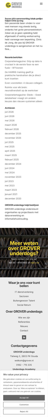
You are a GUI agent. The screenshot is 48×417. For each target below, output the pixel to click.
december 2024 (13, 164)
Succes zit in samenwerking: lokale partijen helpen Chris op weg (24, 19)
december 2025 (13, 133)
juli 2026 (9, 112)
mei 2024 (10, 172)
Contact (24, 330)
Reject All (24, 411)
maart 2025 (11, 155)
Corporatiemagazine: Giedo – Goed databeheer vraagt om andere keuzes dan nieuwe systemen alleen (23, 98)
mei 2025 (9, 146)
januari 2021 (11, 194)
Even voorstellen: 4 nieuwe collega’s (23, 83)
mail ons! (34, 262)
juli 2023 (9, 181)
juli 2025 (9, 142)
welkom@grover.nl (24, 360)
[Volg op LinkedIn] (24, 337)
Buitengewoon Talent (24, 300)
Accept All (24, 398)
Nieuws (24, 326)
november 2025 (13, 138)
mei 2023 (10, 185)
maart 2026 (11, 125)
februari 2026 (12, 129)
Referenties (24, 322)
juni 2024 (9, 168)
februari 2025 (12, 159)
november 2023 (13, 177)
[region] (24, 393)
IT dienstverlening (24, 292)
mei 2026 (10, 120)
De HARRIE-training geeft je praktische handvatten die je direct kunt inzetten (23, 75)
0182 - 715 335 (24, 365)
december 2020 (13, 198)
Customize (24, 404)
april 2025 (10, 151)
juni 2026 (9, 116)
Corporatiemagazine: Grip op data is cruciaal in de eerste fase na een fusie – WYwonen (23, 64)
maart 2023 (11, 190)
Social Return (24, 305)
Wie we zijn (24, 317)
